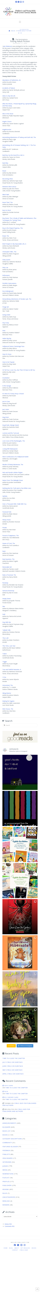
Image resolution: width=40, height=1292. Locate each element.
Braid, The (5, 236)
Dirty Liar (5, 267)
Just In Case (6, 401)
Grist (3, 330)
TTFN (4, 677)
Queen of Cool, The (8, 543)
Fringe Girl (5, 307)
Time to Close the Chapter (14, 1058)
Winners (6, 1205)
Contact (15, 1250)
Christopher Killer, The (9, 252)
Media (5, 1170)
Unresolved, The (7, 685)
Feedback (6, 1150)
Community (7, 1143)
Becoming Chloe (7, 179)
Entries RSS (8, 1224)
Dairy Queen (6, 260)
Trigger (4, 662)
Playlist (6, 1178)
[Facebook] (16, 1)
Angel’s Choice (6, 121)
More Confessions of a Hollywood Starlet (15, 457)
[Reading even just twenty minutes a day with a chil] (20, 772)
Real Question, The (8, 559)
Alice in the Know (7, 114)
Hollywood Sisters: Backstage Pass (13, 346)
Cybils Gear (24, 1250)
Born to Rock (6, 210)
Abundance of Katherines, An (11, 80)
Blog (11, 1248)
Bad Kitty (5, 163)
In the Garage (6, 386)
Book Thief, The (7, 202)
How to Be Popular (8, 362)
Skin (3, 606)
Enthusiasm (6, 275)
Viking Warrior (6, 693)
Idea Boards (8, 1158)
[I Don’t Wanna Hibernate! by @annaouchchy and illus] (20, 952)
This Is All (5, 638)
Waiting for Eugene (8, 701)
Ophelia (4, 496)
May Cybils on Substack (12, 1070)
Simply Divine (6, 599)
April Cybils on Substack (13, 1074)
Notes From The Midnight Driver (12, 480)
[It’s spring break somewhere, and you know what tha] (20, 988)
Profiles (6, 1181)
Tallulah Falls (6, 630)
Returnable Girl (7, 567)
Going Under (6, 315)
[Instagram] (23, 1)
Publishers (7, 1185)
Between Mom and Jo (9, 187)
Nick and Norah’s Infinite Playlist (12, 472)
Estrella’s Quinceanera (9, 283)
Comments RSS (9, 1226)
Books (5, 1135)
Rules (5, 1193)
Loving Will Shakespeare (10, 449)
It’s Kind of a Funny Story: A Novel (13, 394)
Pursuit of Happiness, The (10, 535)
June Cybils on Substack (13, 1066)
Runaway (5, 583)
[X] (19, 1)
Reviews (6, 1189)
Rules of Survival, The (9, 575)
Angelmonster (6, 129)
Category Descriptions (12, 1139)
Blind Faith (5, 194)
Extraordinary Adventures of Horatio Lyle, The (16, 299)
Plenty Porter (6, 520)
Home (6, 1248)
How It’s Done (6, 354)
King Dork (5, 417)
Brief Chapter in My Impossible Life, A (14, 244)
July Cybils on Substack (13, 1062)
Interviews (7, 1162)
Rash (4, 551)
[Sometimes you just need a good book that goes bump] (20, 916)
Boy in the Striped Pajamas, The (12, 228)
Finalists (6, 1154)
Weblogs (6, 1201)
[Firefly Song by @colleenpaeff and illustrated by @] (20, 1025)
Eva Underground (7, 291)
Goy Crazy (5, 323)
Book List (7, 1131)
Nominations (8, 1174)
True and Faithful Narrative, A (11, 669)
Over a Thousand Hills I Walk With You (14, 504)
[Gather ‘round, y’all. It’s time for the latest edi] (20, 880)
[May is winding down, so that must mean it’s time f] (20, 844)
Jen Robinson (8, 46)
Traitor (4, 654)
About (17, 1248)
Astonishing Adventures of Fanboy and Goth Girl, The (19, 137)
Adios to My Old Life (8, 96)
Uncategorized (9, 1197)
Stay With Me (6, 622)
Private (4, 528)
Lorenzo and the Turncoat (10, 433)
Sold (3, 614)
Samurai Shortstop (8, 591)
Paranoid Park (6, 512)
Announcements (9, 1123)
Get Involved (25, 1248)
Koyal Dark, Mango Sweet (10, 425)
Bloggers (6, 1127)
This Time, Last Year (8, 646)
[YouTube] (21, 1)
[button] (20, 22)
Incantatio (5, 378)
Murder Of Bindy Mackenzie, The (12, 464)
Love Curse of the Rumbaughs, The (13, 441)
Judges (5, 1166)
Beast (4, 171)
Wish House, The (7, 709)
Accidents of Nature (8, 88)
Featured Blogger (10, 1146)
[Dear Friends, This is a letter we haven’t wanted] (20, 808)
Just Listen (5, 409)
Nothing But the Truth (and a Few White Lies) (16, 488)
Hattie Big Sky (6, 338)
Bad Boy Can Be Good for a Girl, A (13, 155)
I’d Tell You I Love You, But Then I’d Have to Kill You (18, 370)
